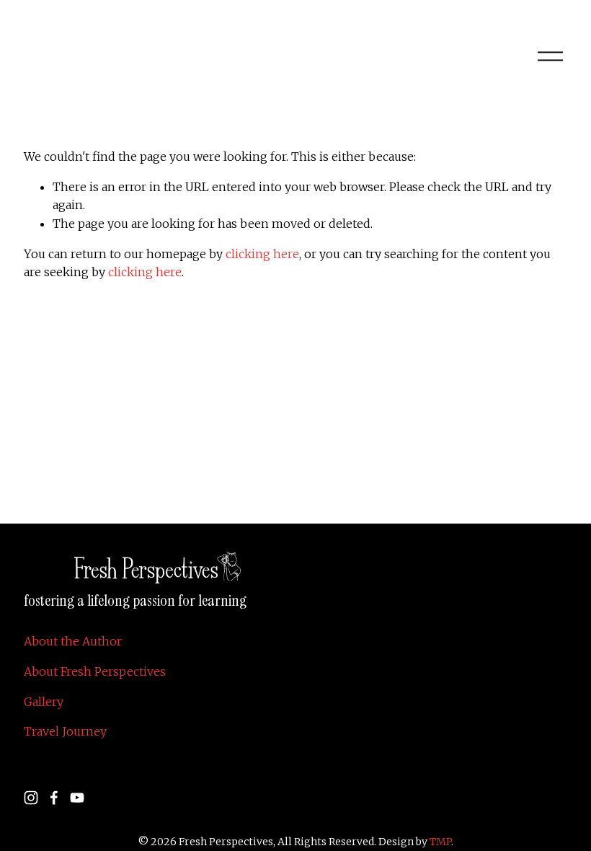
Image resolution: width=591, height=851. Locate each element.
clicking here (262, 254)
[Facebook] (54, 797)
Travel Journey (65, 731)
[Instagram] (31, 797)
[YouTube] (77, 797)
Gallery (43, 702)
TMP (440, 841)
